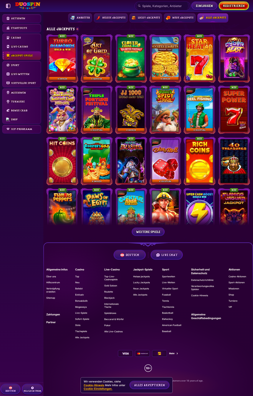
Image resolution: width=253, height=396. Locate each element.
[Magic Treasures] (131, 161)
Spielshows (110, 313)
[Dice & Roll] (165, 161)
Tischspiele (81, 331)
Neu (77, 282)
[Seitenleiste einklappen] (8, 6)
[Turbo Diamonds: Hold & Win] (62, 58)
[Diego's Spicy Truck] (165, 110)
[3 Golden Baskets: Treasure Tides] (165, 58)
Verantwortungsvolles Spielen (202, 288)
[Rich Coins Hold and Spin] (200, 161)
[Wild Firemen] (165, 212)
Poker (107, 325)
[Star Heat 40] (200, 58)
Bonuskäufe (81, 300)
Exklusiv (79, 294)
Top (77, 276)
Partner (51, 322)
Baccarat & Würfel (114, 319)
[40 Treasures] (234, 161)
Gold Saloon (110, 285)
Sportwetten (168, 276)
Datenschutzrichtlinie (202, 280)
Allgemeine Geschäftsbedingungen (206, 316)
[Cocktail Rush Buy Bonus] (131, 212)
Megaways (81, 307)
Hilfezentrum (53, 282)
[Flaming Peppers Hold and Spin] (62, 212)
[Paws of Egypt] (97, 212)
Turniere (233, 300)
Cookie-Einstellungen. (98, 388)
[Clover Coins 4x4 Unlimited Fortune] (131, 58)
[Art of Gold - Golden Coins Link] (97, 58)
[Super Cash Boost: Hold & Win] (200, 212)
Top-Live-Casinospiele (111, 278)
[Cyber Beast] (234, 58)
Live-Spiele (81, 312)
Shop (231, 294)
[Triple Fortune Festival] (97, 110)
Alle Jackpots (82, 337)
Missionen (234, 288)
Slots (77, 325)
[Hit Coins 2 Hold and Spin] (62, 161)
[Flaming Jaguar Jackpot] (234, 212)
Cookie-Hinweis (199, 295)
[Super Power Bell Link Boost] (234, 110)
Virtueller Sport (170, 288)
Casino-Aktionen (237, 276)
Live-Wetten (168, 282)
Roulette (108, 291)
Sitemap (50, 297)
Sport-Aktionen (237, 282)
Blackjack (109, 297)
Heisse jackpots (141, 276)
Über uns (51, 276)
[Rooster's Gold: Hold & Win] (97, 161)
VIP (230, 307)
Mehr (172, 353)
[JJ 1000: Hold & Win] (131, 110)
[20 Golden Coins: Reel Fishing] (200, 110)
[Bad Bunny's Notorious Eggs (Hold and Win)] (62, 110)
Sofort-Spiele (82, 319)
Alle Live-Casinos (113, 331)
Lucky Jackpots (141, 282)
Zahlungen (53, 314)
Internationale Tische (111, 306)
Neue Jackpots (141, 288)
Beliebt (79, 288)
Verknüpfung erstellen (53, 290)
